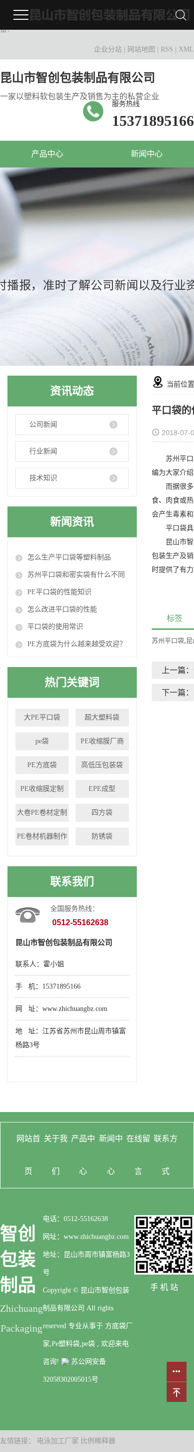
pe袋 (42, 741)
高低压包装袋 (102, 765)
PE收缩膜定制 (42, 788)
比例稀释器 (98, 1441)
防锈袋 (102, 836)
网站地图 (142, 49)
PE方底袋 (42, 765)
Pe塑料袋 (66, 1343)
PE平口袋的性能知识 (59, 592)
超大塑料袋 (102, 717)
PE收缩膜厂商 (102, 741)
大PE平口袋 (42, 717)
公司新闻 (43, 424)
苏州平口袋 (168, 640)
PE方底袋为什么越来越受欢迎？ (76, 644)
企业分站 (108, 49)
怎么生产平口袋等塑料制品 (69, 557)
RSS (167, 49)
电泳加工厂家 (59, 1441)
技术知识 (43, 478)
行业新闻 (43, 451)
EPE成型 (102, 788)
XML (186, 49)
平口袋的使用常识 (55, 626)
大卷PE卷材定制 (42, 812)
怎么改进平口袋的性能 (62, 609)
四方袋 (102, 812)
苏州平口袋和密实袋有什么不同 (76, 574)
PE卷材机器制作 (42, 836)
